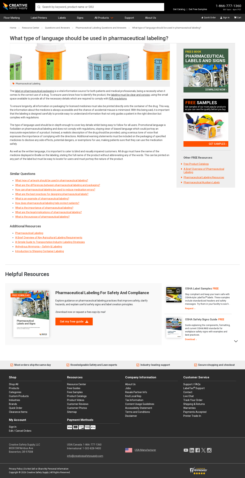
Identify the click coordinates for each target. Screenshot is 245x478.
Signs (80, 17)
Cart (239, 17)
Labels (62, 17)
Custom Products (19, 396)
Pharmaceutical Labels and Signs (205, 58)
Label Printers (39, 17)
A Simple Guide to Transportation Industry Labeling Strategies (50, 242)
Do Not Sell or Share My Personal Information (46, 469)
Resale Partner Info (136, 392)
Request (189, 308)
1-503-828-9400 (92, 448)
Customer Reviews (77, 404)
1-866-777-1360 (228, 6)
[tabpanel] (198, 298)
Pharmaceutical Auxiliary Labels (202, 182)
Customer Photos (77, 408)
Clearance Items (18, 411)
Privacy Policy (16, 469)
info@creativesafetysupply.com (85, 455)
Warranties (189, 408)
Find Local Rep (133, 396)
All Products (102, 17)
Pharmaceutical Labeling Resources (204, 177)
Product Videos (75, 400)
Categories (15, 392)
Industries (14, 400)
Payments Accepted (194, 411)
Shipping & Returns (194, 404)
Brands (13, 404)
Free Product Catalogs (196, 164)
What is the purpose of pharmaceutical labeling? (42, 216)
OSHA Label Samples (198, 288)
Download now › (216, 89)
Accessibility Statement (138, 408)
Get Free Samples (198, 9)
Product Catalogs (77, 396)
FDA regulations (118, 98)
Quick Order (210, 17)
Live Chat (188, 396)
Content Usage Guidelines (139, 404)
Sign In (226, 17)
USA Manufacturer (145, 450)
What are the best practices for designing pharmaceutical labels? (51, 194)
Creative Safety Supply (38, 472)
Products (14, 388)
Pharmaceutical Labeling (28, 83)
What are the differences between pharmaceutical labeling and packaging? (57, 185)
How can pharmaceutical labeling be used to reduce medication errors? (55, 189)
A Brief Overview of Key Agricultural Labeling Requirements (48, 237)
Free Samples (75, 392)
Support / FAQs (192, 384)
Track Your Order (192, 400)
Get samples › (218, 143)
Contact (187, 392)
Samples (201, 103)
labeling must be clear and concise (130, 94)
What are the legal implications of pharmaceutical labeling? (48, 212)
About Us (150, 17)
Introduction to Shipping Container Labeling (39, 251)
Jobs (128, 388)
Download (190, 339)
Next (236, 341)
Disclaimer (131, 415)
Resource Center (76, 384)
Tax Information (134, 400)
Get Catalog (179, 9)
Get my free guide (72, 321)
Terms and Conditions (137, 411)
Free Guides (73, 388)
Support (129, 17)
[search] (99, 7)
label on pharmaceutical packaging (34, 91)
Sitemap (72, 411)
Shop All (13, 384)
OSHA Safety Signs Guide (201, 319)
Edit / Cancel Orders (20, 430)
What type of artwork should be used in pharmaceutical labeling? (51, 180)
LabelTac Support (194, 388)
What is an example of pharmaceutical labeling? (42, 198)
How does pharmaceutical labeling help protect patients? (47, 203)
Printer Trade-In (192, 415)
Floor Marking (12, 17)
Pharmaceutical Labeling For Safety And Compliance (102, 293)
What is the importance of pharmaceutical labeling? (44, 207)
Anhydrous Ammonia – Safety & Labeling (38, 246)
